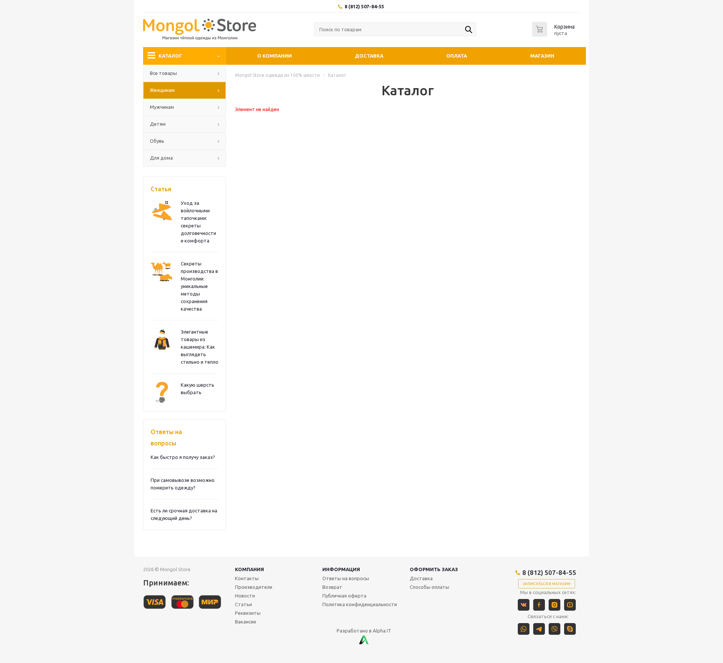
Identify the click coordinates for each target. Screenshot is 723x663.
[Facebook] (539, 605)
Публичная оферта (344, 595)
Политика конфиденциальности (359, 604)
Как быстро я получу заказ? (183, 457)
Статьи (161, 189)
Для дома (161, 157)
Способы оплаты (429, 587)
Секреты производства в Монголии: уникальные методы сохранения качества (199, 286)
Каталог (170, 55)
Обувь (157, 140)
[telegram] (539, 629)
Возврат (332, 587)
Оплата (456, 55)
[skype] (570, 629)
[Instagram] (554, 605)
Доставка (369, 55)
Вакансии (245, 621)
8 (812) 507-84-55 (364, 6)
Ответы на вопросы (166, 437)
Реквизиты (248, 613)
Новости (245, 595)
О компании (274, 55)
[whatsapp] (523, 629)
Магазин (542, 55)
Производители (253, 587)
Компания (249, 569)
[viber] (554, 629)
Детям (158, 124)
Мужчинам (162, 107)
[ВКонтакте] (523, 605)
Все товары (163, 73)
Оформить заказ (434, 569)
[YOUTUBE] (570, 605)
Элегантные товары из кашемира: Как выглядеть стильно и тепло (199, 346)
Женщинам (162, 90)
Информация (341, 569)
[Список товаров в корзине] (554, 34)
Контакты (247, 578)
